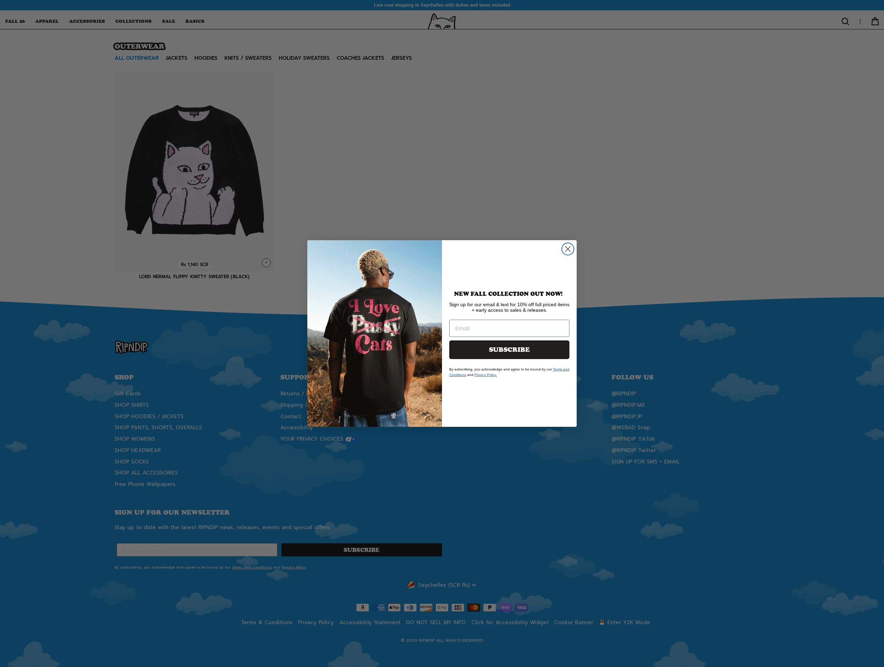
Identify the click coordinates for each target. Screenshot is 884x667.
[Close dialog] (568, 249)
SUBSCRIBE (509, 350)
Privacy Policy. (485, 375)
